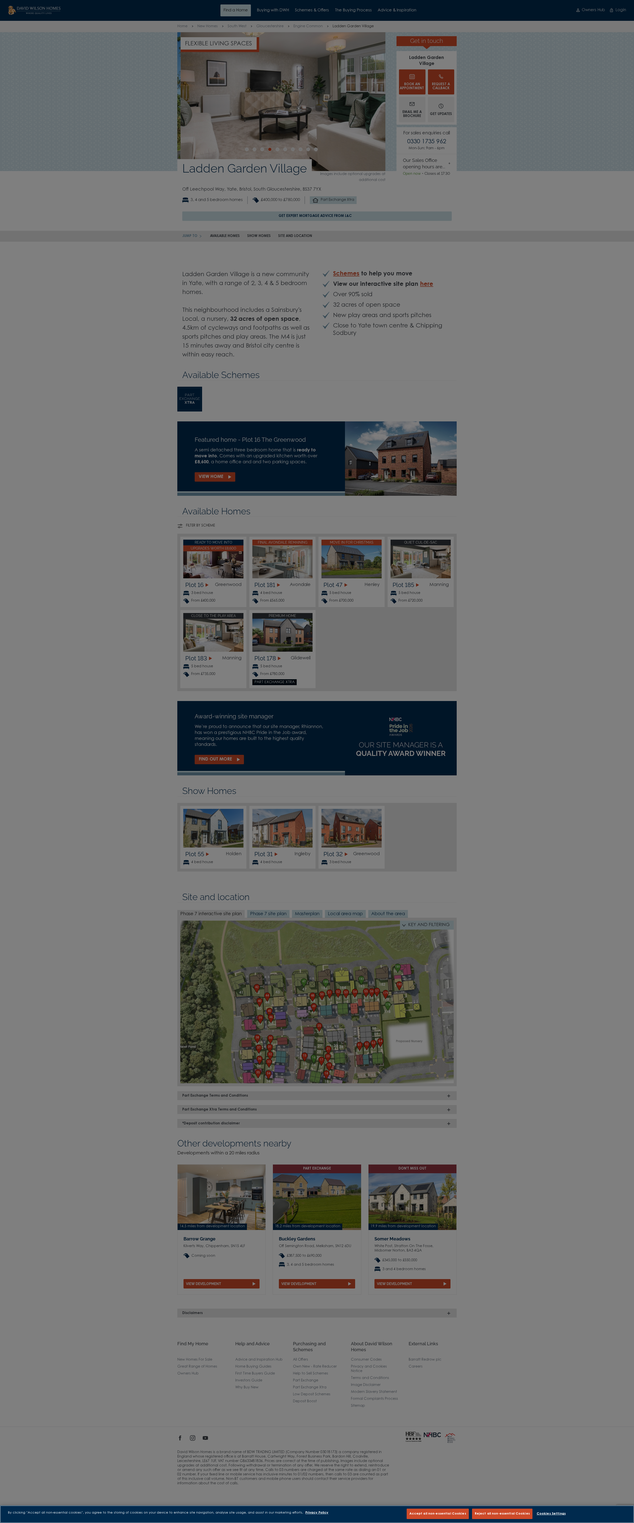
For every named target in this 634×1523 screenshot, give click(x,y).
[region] (317, 1514)
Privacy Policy (316, 1512)
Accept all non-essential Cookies (437, 1513)
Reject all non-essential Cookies (502, 1513)
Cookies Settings (551, 1513)
